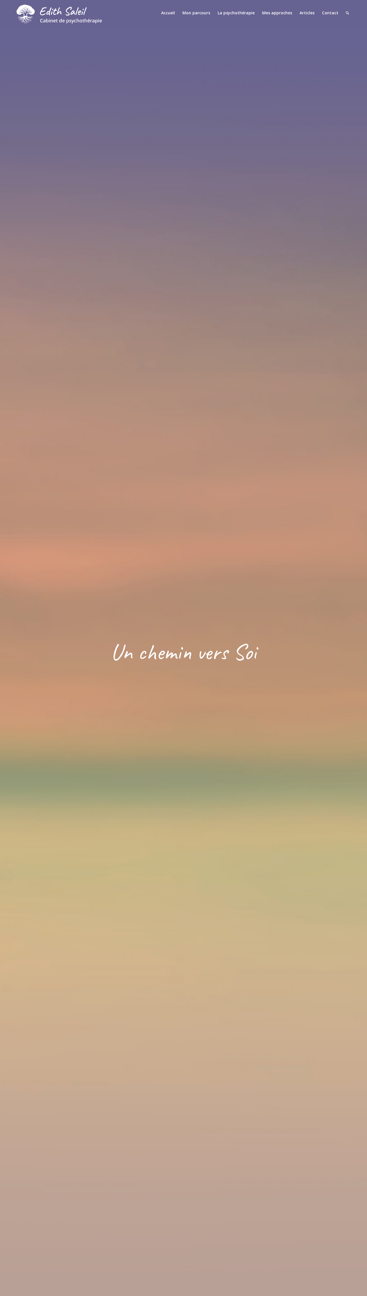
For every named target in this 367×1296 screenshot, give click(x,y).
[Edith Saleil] (59, 13)
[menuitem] (168, 13)
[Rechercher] (347, 13)
